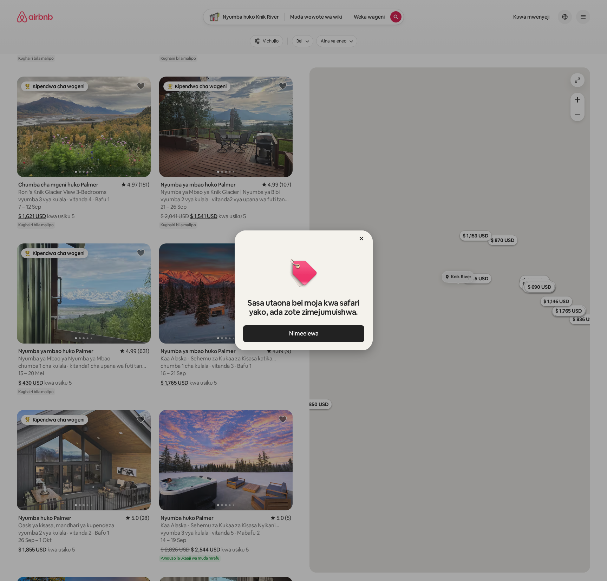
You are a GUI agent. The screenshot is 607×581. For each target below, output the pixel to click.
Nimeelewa (303, 333)
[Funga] (361, 238)
